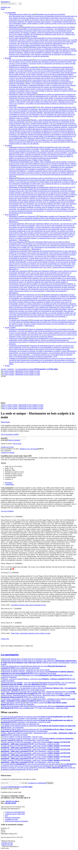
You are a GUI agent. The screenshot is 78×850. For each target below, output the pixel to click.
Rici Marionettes (34, 668)
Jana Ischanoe (51, 673)
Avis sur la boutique (7, 511)
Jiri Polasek (41, 697)
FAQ (6, 816)
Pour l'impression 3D (11, 214)
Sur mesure (8, 145)
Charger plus (5, 639)
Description (8, 482)
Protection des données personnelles (16, 821)
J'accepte (34, 783)
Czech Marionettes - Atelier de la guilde (64, 693)
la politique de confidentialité (37, 783)
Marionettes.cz (5, 2)
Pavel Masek (10, 681)
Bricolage (8, 58)
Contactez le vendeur (7, 452)
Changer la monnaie (13, 440)
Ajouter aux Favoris (7, 447)
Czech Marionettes (18, 727)
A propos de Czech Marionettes (15, 812)
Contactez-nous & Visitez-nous (15, 814)
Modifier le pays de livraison (29, 449)
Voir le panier (17, 443)
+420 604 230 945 (10, 803)
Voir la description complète (10, 434)
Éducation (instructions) (12, 817)
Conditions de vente (11, 819)
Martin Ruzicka (40, 690)
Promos (7, 365)
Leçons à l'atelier (10, 327)
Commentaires (9, 484)
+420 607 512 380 (11, 801)
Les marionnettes (10, 12)
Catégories (10, 369)
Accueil (3, 369)
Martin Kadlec (5, 422)
